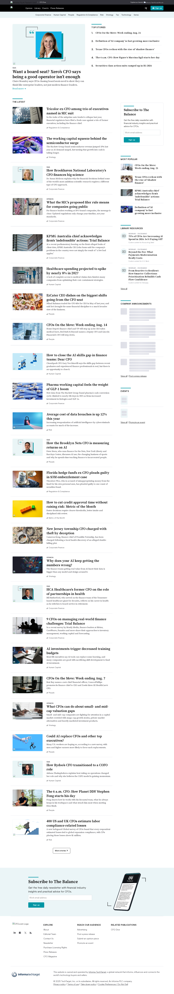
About (46, 929)
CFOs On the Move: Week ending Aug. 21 (118, 32)
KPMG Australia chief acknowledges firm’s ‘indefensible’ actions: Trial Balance (78, 238)
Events (46, 8)
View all (124, 288)
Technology (126, 15)
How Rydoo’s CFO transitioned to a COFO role (77, 767)
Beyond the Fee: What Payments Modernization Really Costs (143, 254)
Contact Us (48, 938)
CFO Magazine (50, 956)
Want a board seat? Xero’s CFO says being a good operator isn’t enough (46, 74)
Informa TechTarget (97, 972)
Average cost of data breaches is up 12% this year (76, 416)
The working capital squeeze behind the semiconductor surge (76, 140)
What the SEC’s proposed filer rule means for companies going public (77, 204)
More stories (60, 850)
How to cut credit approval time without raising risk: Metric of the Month (77, 504)
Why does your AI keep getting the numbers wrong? (72, 562)
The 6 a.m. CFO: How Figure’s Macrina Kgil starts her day (128, 57)
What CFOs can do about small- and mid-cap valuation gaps (77, 708)
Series (136, 15)
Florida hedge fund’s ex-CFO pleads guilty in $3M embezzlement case (77, 474)
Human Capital (60, 15)
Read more (19, 88)
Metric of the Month (57, 518)
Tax (117, 15)
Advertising (82, 929)
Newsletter (48, 943)
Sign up (158, 8)
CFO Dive (43, 2)
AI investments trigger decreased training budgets (78, 650)
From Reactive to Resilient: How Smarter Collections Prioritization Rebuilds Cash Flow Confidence (145, 275)
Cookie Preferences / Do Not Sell (113, 984)
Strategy (109, 15)
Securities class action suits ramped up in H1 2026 (124, 65)
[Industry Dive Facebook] (20, 933)
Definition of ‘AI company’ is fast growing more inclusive (127, 41)
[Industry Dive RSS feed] (30, 933)
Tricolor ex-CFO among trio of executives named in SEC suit (77, 111)
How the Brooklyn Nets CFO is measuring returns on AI (77, 445)
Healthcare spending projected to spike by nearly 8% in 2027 (76, 270)
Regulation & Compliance (87, 15)
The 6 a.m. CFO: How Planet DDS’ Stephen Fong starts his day (77, 793)
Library (38, 8)
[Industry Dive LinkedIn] (14, 933)
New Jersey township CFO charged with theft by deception (76, 530)
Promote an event (137, 422)
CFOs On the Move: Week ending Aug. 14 (76, 325)
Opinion (28, 8)
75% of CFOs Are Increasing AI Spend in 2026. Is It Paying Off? (146, 238)
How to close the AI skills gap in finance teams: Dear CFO (76, 357)
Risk (102, 15)
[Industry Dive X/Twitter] (25, 933)
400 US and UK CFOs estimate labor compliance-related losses (73, 823)
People (71, 15)
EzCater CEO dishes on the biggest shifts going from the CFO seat (76, 297)
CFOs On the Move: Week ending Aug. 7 (75, 678)
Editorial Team (49, 934)
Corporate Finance (43, 15)
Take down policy (88, 984)
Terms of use (73, 984)
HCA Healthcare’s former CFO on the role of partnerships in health (77, 591)
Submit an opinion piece (88, 938)
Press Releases (57, 8)
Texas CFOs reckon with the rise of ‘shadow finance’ (125, 49)
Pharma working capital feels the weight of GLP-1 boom (77, 386)
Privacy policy (59, 984)
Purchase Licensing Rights (55, 947)
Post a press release (138, 376)
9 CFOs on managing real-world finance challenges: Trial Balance (76, 621)
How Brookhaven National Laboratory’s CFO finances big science (76, 172)
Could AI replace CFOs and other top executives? (74, 738)
